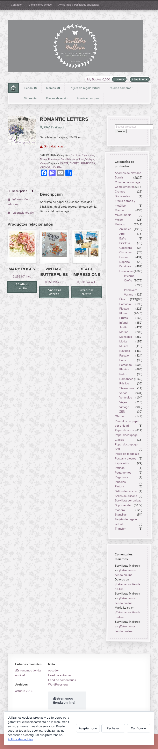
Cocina (123, 257)
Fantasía (125, 304)
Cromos (120, 191)
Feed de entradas (59, 675)
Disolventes (122, 196)
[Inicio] (13, 88)
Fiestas (124, 308)
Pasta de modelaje (127, 453)
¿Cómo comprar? (120, 88)
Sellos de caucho (126, 491)
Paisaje (124, 355)
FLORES (74, 163)
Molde (119, 219)
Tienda (28, 88)
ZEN (122, 411)
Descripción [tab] (19, 191)
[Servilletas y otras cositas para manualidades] (75, 46)
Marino (123, 332)
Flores (43, 159)
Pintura (119, 486)
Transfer (120, 528)
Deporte (124, 261)
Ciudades (125, 252)
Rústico (124, 383)
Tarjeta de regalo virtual (84, 88)
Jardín (123, 327)
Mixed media (123, 215)
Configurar (138, 728)
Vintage (89, 159)
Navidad (124, 350)
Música (124, 346)
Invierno (129, 276)
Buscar (120, 131)
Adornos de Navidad (128, 173)
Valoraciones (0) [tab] (23, 212)
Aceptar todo (88, 728)
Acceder (53, 670)
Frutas (123, 318)
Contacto (16, 4)
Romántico (126, 378)
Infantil (123, 322)
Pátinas (119, 467)
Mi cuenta (30, 98)
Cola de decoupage (127, 182)
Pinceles (120, 481)
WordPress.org (58, 684)
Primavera (54, 159)
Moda (123, 341)
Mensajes (125, 336)
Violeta (44, 163)
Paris (122, 360)
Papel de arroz (124, 430)
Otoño (128, 280)
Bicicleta (124, 243)
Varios (123, 393)
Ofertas (119, 416)
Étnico (123, 299)
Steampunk (126, 388)
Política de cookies (20, 739)
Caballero (125, 247)
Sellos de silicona (126, 496)
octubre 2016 (24, 691)
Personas (125, 364)
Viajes (123, 402)
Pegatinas (121, 477)
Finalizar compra (88, 98)
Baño (122, 238)
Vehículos (125, 397)
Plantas (124, 369)
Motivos (120, 224)
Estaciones (88, 155)
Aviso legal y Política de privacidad (78, 4)
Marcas (51, 88)
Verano (128, 294)
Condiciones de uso (40, 4)
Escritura (76, 155)
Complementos (124, 187)
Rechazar (113, 728)
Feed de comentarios (62, 680)
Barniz (119, 177)
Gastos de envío (56, 98)
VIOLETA (57, 167)
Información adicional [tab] (18, 202)
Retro (123, 374)
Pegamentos (123, 472)
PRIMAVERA (88, 163)
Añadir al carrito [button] (22, 287)
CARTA (64, 163)
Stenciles (120, 514)
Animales (125, 229)
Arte (122, 233)
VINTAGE (45, 167)
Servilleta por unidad (72, 159)
